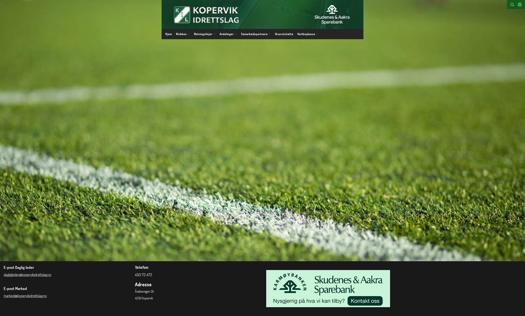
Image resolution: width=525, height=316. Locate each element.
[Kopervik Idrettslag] (262, 14)
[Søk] (512, 4)
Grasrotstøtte (284, 34)
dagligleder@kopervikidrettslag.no (27, 274)
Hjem (168, 34)
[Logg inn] (519, 4)
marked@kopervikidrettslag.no (25, 295)
